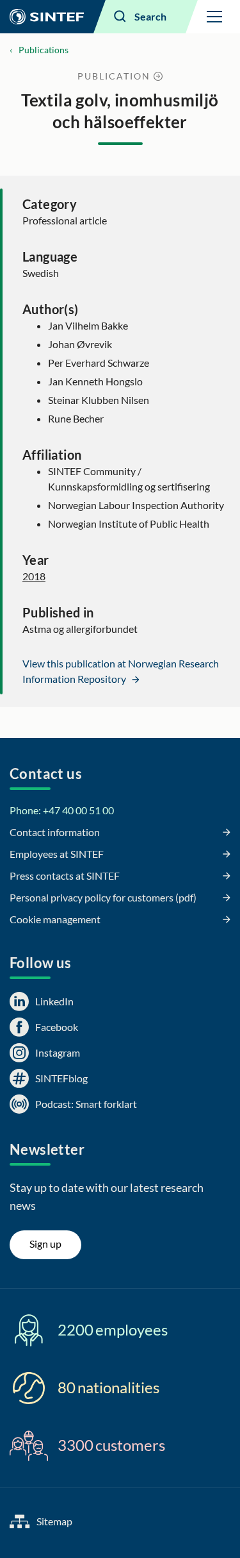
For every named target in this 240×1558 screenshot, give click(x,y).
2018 (33, 576)
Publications (43, 49)
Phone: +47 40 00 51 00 (62, 810)
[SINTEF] (46, 16)
